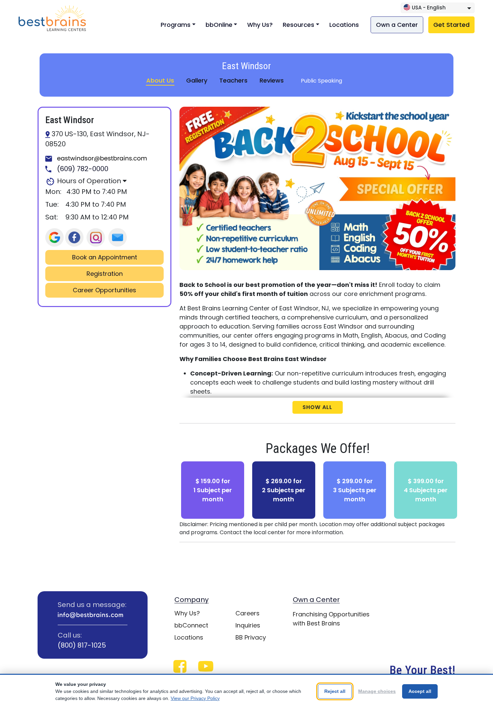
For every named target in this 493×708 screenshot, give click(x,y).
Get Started (451, 24)
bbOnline (219, 24)
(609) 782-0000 (81, 169)
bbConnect (191, 625)
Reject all (334, 691)
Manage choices (377, 691)
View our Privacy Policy (195, 698)
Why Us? (260, 24)
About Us (160, 80)
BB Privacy (250, 637)
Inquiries (247, 625)
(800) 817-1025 (82, 645)
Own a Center (397, 24)
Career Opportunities (104, 290)
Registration (105, 273)
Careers (247, 613)
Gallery (196, 80)
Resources (298, 24)
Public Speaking (321, 81)
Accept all (419, 691)
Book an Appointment (104, 257)
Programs (175, 24)
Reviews (272, 80)
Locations (344, 24)
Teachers (233, 80)
